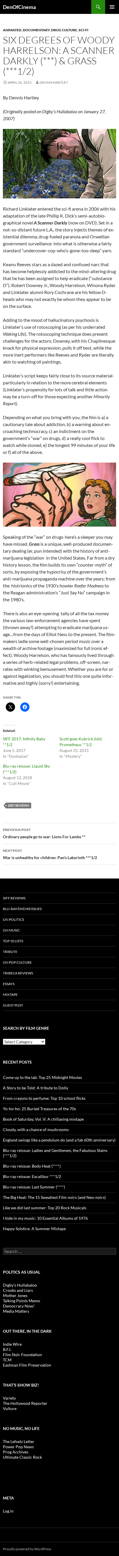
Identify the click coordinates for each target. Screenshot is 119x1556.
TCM (7, 1359)
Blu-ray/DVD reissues (22, 909)
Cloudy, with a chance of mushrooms (36, 1129)
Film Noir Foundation (22, 1354)
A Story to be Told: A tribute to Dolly (35, 1087)
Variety (9, 1398)
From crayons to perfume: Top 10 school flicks (44, 1098)
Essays (8, 984)
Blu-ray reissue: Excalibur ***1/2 (32, 1176)
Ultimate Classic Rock (22, 1457)
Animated (12, 30)
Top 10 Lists (13, 941)
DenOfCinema (19, 7)
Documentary (36, 30)
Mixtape (10, 994)
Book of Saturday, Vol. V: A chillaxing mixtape (43, 1119)
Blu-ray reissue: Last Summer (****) (34, 1186)
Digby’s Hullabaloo (20, 1285)
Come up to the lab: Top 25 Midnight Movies (42, 1077)
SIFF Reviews (14, 898)
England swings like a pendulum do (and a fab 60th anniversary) (59, 1139)
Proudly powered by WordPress (27, 1549)
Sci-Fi (83, 30)
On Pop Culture (17, 962)
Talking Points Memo (21, 1300)
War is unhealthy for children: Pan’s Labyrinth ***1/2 (50, 854)
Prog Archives (15, 1451)
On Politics (13, 919)
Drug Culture (64, 30)
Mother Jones (15, 1295)
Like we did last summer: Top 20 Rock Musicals (44, 1207)
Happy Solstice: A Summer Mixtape (34, 1228)
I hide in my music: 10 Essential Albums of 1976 (45, 1218)
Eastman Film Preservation (27, 1365)
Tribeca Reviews (18, 973)
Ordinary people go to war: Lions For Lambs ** (44, 833)
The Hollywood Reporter (25, 1403)
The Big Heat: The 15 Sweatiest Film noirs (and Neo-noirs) (54, 1197)
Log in (8, 1510)
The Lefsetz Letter (18, 1441)
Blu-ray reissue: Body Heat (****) (32, 1166)
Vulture (9, 1408)
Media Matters (16, 1311)
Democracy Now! (19, 1305)
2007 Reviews (18, 805)
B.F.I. (7, 1349)
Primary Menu (112, 7)
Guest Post (13, 1005)
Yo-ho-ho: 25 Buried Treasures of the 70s (39, 1108)
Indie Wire (12, 1344)
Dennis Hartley (54, 82)
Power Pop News (18, 1446)
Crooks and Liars (18, 1290)
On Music (11, 930)
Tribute (10, 951)
